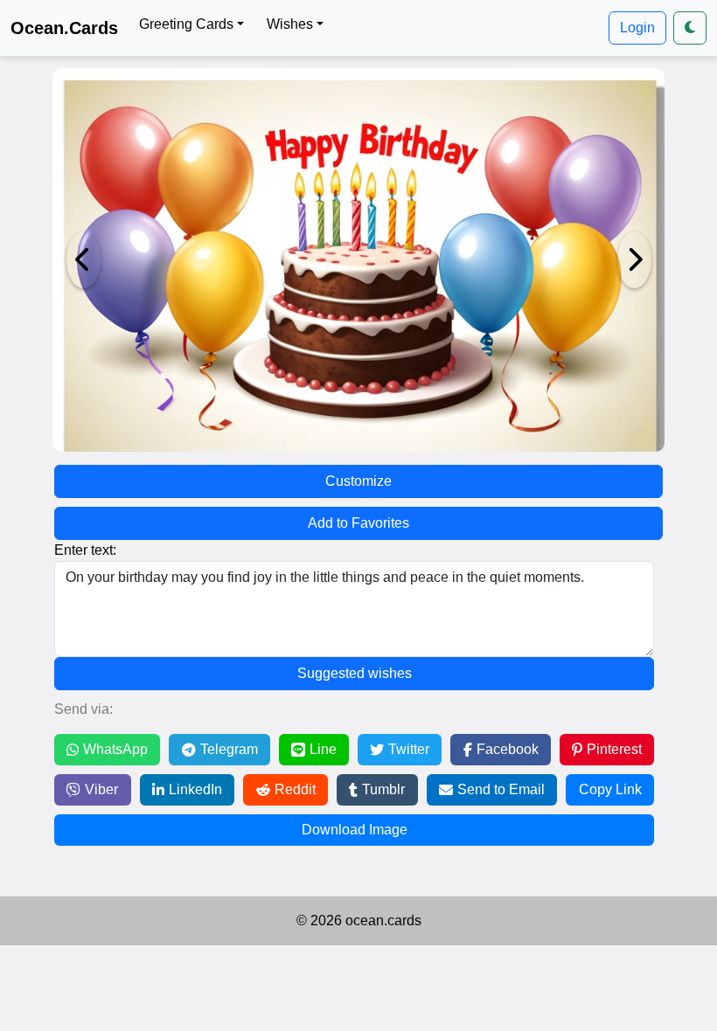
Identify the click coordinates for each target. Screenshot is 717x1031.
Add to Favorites (358, 523)
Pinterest (614, 749)
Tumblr (383, 789)
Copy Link (610, 789)
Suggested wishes (354, 673)
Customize (358, 481)
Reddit (295, 789)
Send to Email (501, 789)
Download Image (354, 829)
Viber (101, 789)
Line (323, 749)
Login (637, 27)
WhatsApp (115, 749)
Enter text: (85, 550)
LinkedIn (195, 789)
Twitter (408, 749)
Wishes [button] (290, 24)
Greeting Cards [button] (186, 24)
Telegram (229, 749)
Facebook (508, 749)
